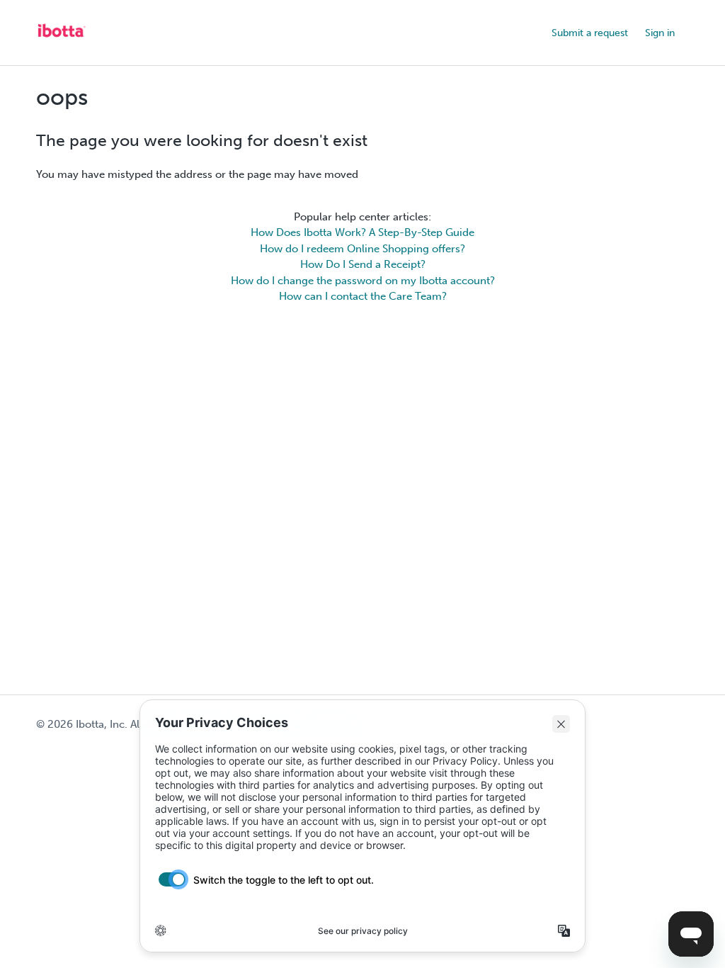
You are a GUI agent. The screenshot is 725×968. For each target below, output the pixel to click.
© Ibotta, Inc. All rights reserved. (129, 724)
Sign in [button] (660, 33)
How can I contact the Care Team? (363, 296)
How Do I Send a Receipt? (363, 264)
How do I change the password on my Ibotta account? (363, 280)
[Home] (61, 39)
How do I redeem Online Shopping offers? (362, 248)
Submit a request (590, 33)
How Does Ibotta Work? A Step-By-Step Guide (362, 232)
